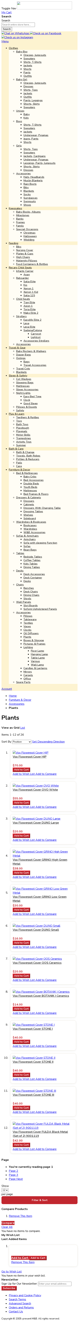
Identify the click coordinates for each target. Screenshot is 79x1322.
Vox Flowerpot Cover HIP (29, 757)
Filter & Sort (39, 1200)
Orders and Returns (21, 1307)
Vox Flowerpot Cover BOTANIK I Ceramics (41, 996)
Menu (5, 41)
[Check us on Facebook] (45, 33)
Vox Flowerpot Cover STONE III (33, 1095)
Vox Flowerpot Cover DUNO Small (36, 930)
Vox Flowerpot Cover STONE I (33, 1029)
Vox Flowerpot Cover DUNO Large (36, 823)
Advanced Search (20, 1303)
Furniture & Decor (20, 700)
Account (6, 689)
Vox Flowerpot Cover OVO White (35, 790)
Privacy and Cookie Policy (25, 1295)
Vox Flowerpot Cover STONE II (33, 1062)
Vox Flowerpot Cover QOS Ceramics (37, 963)
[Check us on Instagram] (17, 37)
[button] (24, 774)
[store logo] (44, 8)
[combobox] (18, 25)
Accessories (16, 704)
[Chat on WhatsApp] (15, 33)
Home (13, 696)
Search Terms (17, 1299)
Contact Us (16, 1312)
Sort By (6, 742)
